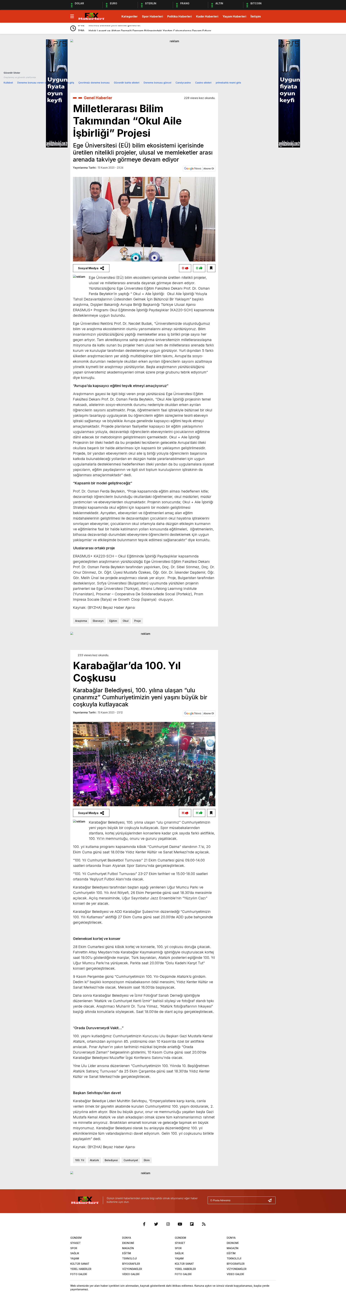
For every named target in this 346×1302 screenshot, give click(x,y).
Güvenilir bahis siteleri (126, 82)
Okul (125, 620)
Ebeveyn (98, 620)
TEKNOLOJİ (129, 1258)
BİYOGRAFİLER (131, 1263)
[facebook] (144, 1224)
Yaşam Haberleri (234, 16)
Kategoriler (129, 16)
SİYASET (75, 1242)
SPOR (73, 1248)
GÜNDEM (76, 1237)
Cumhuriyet (131, 1160)
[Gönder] (271, 1200)
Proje (137, 620)
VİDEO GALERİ (130, 1274)
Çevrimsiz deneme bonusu (94, 82)
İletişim (255, 16)
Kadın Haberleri (207, 16)
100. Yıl (79, 1160)
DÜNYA (126, 1237)
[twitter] (156, 1224)
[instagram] (168, 1224)
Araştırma (81, 620)
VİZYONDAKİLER (132, 1268)
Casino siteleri (203, 82)
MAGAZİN (128, 1248)
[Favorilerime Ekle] (211, 268)
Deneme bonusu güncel (157, 82)
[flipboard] (192, 1224)
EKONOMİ (128, 1242)
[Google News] (199, 168)
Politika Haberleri (179, 16)
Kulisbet (8, 82)
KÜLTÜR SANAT (79, 1263)
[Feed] (203, 1224)
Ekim (147, 1160)
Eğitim (113, 620)
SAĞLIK (74, 1253)
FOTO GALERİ (78, 1274)
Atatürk (94, 1160)
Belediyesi (111, 1160)
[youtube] (180, 1224)
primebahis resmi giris (228, 82)
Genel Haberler (98, 97)
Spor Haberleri (152, 16)
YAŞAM (74, 1258)
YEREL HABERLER (80, 1268)
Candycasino (183, 82)
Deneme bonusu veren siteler (34, 82)
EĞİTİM (126, 1253)
